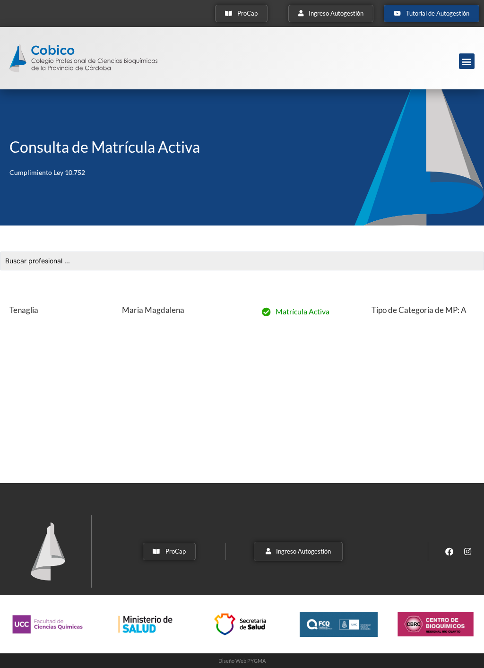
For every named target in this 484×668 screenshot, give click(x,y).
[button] (467, 61)
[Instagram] (468, 551)
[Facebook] (449, 551)
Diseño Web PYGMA (242, 661)
